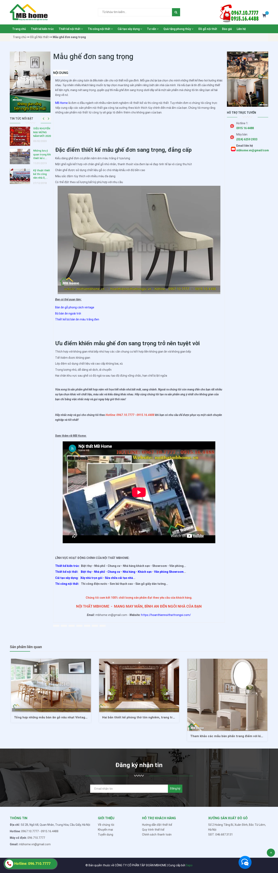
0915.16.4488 (49, 831)
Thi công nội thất (99, 29)
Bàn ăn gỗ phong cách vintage (74, 307)
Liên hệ (241, 29)
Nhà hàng (129, 571)
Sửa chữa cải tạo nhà (119, 577)
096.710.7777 (36, 837)
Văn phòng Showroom (169, 571)
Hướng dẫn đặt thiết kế (157, 824)
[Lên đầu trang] (271, 853)
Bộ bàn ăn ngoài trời (68, 313)
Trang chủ (19, 29)
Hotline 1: (242, 123)
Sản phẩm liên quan (26, 647)
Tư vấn (152, 29)
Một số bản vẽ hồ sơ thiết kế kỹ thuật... (41, 132)
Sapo (189, 865)
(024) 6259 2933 (246, 139)
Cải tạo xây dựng (129, 29)
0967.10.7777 (30, 831)
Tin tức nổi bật (21, 118)
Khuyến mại (105, 829)
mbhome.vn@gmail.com (35, 844)
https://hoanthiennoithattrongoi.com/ (166, 615)
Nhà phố (99, 571)
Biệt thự (86, 571)
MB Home (61, 102)
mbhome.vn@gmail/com (252, 150)
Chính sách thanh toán (157, 834)
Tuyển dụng (105, 834)
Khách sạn (145, 571)
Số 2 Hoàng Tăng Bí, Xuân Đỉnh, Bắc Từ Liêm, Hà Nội (237, 827)
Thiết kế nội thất (70, 29)
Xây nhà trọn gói (91, 577)
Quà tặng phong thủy (177, 29)
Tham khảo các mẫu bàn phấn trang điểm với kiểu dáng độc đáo (149, 736)
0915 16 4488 (245, 128)
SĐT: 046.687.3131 (220, 834)
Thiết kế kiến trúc (42, 29)
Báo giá (227, 29)
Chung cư (113, 571)
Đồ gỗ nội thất (207, 29)
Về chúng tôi (106, 824)
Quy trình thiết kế (153, 829)
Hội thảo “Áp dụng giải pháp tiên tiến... (42, 152)
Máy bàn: (242, 134)
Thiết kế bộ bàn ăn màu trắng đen (77, 319)
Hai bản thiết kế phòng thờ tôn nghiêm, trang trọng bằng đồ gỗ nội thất (67, 717)
